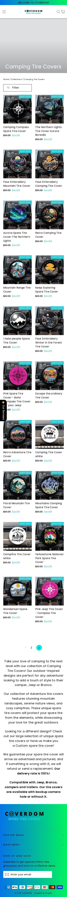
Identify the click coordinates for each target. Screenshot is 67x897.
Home (6, 79)
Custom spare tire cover (34, 746)
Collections (16, 79)
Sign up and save (17, 855)
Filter (15, 87)
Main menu (11, 844)
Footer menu (13, 835)
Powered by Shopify (43, 893)
